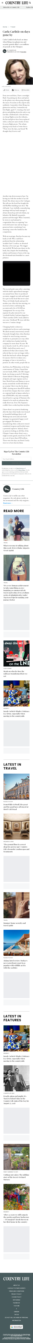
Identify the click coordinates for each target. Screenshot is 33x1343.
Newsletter (26, 90)
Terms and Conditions (16, 1291)
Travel (12, 27)
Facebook (16, 1303)
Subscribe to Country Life (11, 7)
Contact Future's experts (16, 1288)
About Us (16, 1285)
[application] (16, 271)
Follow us (16, 90)
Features (23, 52)
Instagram (16, 1300)
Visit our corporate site (20, 1335)
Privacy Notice (22, 470)
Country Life (12, 50)
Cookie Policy (16, 1297)
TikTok (16, 1315)
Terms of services (20, 468)
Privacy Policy (16, 1294)
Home (5, 27)
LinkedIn (16, 1312)
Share (7, 90)
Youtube (16, 1306)
